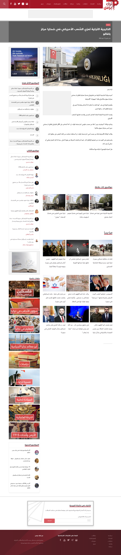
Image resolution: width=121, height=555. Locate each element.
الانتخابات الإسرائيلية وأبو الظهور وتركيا (22, 210)
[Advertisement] (57, 102)
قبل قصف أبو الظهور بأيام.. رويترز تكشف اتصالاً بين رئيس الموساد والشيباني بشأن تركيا (102, 328)
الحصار (32, 134)
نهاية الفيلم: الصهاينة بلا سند (25, 128)
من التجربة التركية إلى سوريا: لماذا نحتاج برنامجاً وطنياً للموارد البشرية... (22, 89)
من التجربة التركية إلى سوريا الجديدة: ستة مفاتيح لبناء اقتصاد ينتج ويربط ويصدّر (21, 219)
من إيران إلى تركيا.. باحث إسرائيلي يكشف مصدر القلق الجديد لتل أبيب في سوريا (54, 297)
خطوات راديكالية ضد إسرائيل (26, 109)
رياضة (78, 3)
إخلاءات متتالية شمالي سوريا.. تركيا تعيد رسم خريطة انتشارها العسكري (102, 262)
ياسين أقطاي (29, 234)
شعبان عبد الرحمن (28, 169)
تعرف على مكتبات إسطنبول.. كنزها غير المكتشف (20, 459)
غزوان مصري (29, 162)
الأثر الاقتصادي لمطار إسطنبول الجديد (21, 476)
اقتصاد (92, 3)
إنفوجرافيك (57, 3)
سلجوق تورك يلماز (28, 244)
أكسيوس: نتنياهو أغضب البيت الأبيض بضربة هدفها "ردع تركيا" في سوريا (101, 297)
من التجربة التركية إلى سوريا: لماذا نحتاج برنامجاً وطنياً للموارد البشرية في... (22, 158)
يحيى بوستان (29, 195)
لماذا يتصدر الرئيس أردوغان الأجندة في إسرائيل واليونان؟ (23, 123)
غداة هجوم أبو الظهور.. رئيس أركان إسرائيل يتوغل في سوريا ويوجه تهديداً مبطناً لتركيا (55, 262)
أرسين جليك (29, 177)
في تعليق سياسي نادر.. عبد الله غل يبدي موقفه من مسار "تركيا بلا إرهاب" (78, 328)
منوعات (48, 3)
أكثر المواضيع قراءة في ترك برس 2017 (21, 451)
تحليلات (85, 3)
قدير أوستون (29, 187)
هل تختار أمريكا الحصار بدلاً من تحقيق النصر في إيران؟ (21, 96)
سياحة (72, 3)
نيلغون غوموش (28, 213)
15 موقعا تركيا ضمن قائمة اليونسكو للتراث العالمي (20, 468)
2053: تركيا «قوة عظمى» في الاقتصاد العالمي (22, 103)
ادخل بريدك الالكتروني (84, 516)
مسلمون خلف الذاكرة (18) (26, 115)
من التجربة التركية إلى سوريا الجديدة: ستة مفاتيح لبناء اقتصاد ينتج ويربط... (22, 142)
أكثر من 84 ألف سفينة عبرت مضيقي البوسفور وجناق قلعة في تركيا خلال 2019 (20, 485)
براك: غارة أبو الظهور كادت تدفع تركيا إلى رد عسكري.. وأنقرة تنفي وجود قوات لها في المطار (78, 297)
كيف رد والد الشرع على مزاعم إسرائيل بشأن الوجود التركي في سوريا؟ (54, 328)
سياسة (99, 3)
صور (42, 3)
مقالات (65, 3)
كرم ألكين (30, 205)
